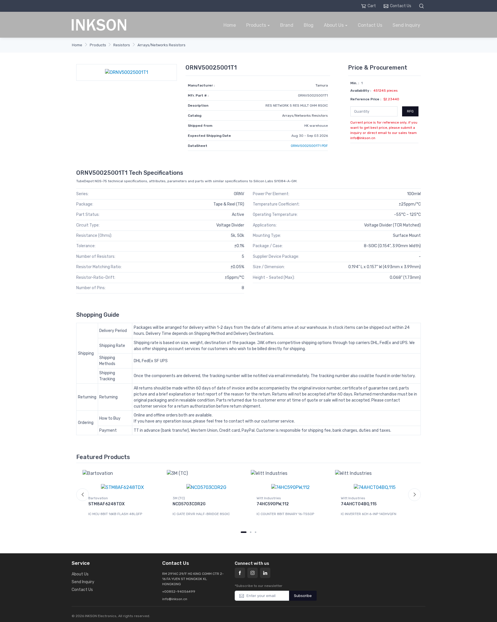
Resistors (121, 45)
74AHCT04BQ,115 (358, 504)
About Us (334, 25)
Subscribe (303, 596)
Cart (372, 5)
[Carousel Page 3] (255, 532)
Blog (309, 25)
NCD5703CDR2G (189, 504)
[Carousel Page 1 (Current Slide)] (243, 532)
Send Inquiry (406, 25)
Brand (286, 25)
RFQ (410, 111)
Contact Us (400, 5)
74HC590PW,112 (273, 504)
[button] (422, 6)
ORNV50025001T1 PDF (309, 146)
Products (256, 25)
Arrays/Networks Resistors (161, 45)
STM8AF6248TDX (106, 504)
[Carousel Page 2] (250, 532)
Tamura (322, 85)
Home (229, 25)
